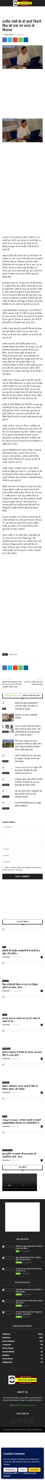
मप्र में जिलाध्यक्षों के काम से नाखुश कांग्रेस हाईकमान (28, 804)
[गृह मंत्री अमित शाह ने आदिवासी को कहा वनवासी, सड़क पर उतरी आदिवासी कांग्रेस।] (8, 794)
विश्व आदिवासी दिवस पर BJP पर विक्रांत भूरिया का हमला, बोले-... (20, 986)
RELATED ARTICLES (13, 696)
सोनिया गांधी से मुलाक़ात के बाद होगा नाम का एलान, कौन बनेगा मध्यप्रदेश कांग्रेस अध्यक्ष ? (12, 684)
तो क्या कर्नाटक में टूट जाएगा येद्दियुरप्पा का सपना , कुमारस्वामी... (29, 1313)
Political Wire (9, 34)
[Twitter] (25, 1421)
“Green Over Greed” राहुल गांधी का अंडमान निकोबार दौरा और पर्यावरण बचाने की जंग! (28, 770)
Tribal (4, 1015)
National (5, 720)
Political (11, 17)
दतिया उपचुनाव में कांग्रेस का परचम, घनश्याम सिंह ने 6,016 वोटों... (22, 1054)
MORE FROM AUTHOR (31, 696)
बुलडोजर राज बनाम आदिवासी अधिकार (26, 716)
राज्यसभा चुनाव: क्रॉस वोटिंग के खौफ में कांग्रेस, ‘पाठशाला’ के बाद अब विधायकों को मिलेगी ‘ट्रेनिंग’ (28, 782)
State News (6, 1049)
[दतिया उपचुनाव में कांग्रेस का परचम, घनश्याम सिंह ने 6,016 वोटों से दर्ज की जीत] (22, 1039)
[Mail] (19, 1421)
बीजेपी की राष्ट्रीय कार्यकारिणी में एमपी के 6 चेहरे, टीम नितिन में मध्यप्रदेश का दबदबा (26, 706)
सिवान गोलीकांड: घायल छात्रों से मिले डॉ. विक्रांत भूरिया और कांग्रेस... (20, 1087)
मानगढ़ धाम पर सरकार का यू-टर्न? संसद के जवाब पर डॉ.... (21, 1020)
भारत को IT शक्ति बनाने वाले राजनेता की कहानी (33, 683)
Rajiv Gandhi (13, 654)
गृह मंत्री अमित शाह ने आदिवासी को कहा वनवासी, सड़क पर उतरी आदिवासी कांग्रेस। (28, 794)
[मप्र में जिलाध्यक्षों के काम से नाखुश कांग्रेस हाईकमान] (8, 805)
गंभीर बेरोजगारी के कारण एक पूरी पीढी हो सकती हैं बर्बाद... (29, 1290)
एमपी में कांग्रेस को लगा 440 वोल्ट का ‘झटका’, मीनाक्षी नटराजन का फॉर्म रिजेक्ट (28, 758)
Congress (6, 773)
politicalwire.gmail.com (27, 1405)
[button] (42, 3)
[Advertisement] (22, 10)
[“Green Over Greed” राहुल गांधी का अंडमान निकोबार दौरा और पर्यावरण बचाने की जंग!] (8, 770)
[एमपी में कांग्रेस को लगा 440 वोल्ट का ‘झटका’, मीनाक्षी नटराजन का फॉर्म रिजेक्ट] (8, 758)
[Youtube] (32, 1421)
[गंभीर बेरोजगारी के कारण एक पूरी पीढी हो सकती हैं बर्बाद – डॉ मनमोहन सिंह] (8, 1293)
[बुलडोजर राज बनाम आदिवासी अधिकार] (8, 718)
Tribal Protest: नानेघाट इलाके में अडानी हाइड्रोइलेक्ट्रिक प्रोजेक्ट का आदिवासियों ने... (21, 1121)
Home (4, 17)
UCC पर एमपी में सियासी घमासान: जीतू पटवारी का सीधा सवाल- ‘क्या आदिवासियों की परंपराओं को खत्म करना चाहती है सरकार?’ (28, 731)
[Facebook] (13, 1421)
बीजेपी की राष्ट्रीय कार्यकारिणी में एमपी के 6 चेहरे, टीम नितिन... (21, 952)
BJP (4, 709)
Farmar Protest (7, 1150)
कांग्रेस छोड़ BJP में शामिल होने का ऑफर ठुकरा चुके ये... (29, 1302)
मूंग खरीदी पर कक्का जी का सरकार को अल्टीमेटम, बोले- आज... (19, 1155)
